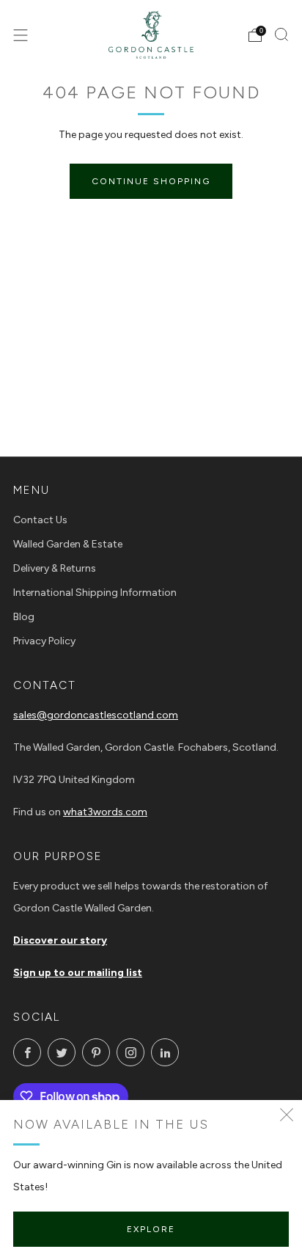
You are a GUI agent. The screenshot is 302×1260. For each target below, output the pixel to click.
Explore (151, 1229)
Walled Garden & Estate (67, 544)
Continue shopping (151, 181)
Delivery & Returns (54, 568)
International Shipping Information (95, 592)
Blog (23, 617)
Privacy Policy (44, 641)
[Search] (281, 34)
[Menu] (20, 35)
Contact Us (40, 520)
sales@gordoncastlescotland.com (95, 715)
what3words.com (105, 812)
